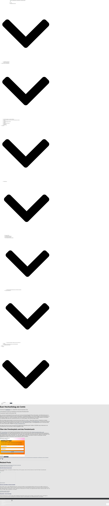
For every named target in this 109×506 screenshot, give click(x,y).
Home (11, 2)
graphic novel (37, 457)
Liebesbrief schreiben (8, 236)
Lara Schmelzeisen (27, 421)
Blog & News (4, 504)
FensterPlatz (4, 432)
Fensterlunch (17, 457)
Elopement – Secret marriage (5, 493)
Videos (4, 120)
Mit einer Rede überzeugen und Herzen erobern (14, 289)
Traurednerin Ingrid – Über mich (6, 503)
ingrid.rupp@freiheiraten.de (6, 1)
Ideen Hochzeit (6, 456)
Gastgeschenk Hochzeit (31, 457)
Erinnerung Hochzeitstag (11, 457)
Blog (2, 345)
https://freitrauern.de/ (20, 423)
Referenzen (5, 124)
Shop (4, 343)
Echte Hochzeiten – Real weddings (8, 119)
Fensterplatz (21, 457)
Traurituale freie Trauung (7, 121)
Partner (4, 402)
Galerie (4, 122)
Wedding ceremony (42, 457)
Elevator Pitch (7, 235)
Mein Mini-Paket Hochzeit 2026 (6, 467)
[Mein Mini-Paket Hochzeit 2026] (10, 465)
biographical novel (5, 457)
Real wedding (7, 491)
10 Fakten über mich (6, 61)
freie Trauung (25, 457)
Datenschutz (4, 501)
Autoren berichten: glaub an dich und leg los (13, 342)
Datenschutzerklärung (10, 454)
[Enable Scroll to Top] (11, 500)
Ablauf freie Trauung (6, 123)
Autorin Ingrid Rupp (6, 62)
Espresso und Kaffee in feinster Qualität (7, 484)
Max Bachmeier (36, 421)
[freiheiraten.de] (17, 0)
